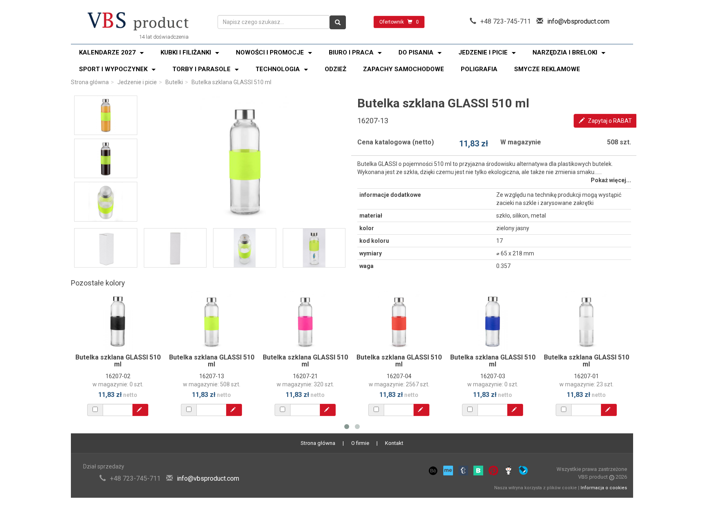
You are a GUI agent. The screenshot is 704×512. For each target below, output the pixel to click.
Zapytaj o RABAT (609, 121)
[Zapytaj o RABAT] (140, 410)
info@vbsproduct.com (578, 21)
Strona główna (90, 82)
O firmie (360, 443)
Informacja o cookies (604, 487)
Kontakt (394, 443)
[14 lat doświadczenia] (138, 22)
